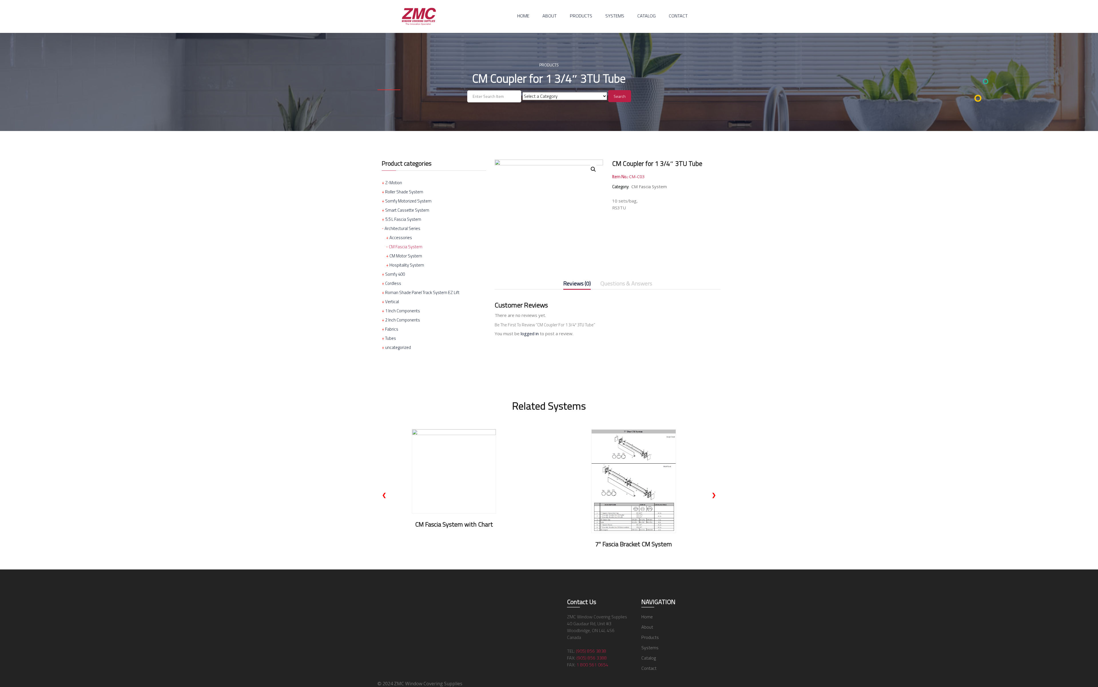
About (549, 15)
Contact (678, 15)
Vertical (392, 301)
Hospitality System (406, 265)
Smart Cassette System (407, 210)
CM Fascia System (405, 246)
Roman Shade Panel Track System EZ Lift (422, 292)
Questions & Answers (626, 284)
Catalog (646, 15)
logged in (530, 333)
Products (581, 15)
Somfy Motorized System (408, 201)
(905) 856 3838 (591, 651)
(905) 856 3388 (591, 657)
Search (620, 96)
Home (523, 15)
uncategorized (398, 347)
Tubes (390, 338)
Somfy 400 (395, 274)
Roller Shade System (404, 191)
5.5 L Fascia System (403, 219)
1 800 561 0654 (592, 664)
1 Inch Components (402, 310)
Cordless (393, 283)
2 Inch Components (402, 320)
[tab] (577, 284)
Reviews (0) (577, 284)
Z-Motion (393, 182)
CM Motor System (405, 256)
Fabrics (391, 329)
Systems (614, 15)
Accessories (400, 237)
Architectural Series (402, 228)
